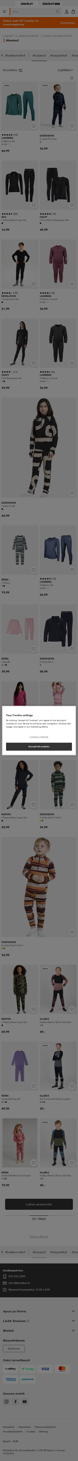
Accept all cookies (38, 746)
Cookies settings (39, 737)
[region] (39, 730)
